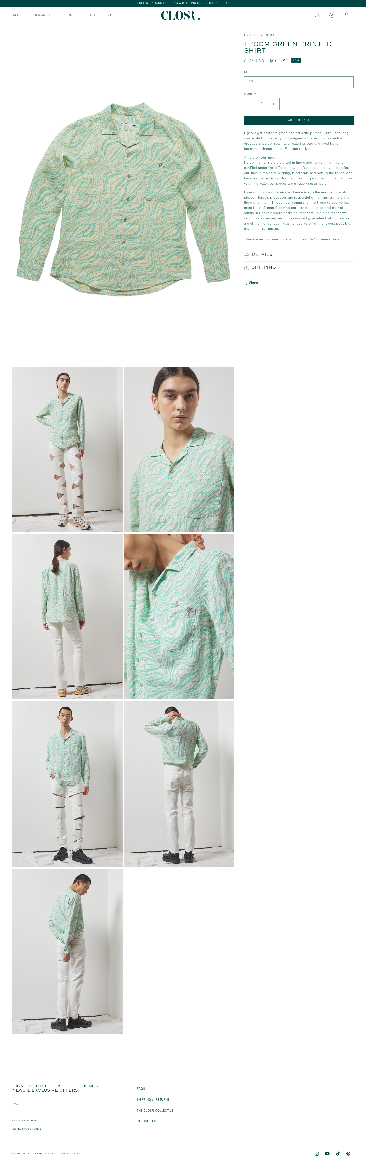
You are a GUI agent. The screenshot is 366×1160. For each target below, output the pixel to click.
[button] (17, 15)
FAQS (141, 1089)
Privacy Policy (44, 1154)
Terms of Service (70, 1154)
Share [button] (253, 283)
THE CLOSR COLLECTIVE (155, 1111)
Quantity (250, 94)
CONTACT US (146, 1121)
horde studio (259, 35)
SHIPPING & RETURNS (153, 1100)
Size (247, 72)
